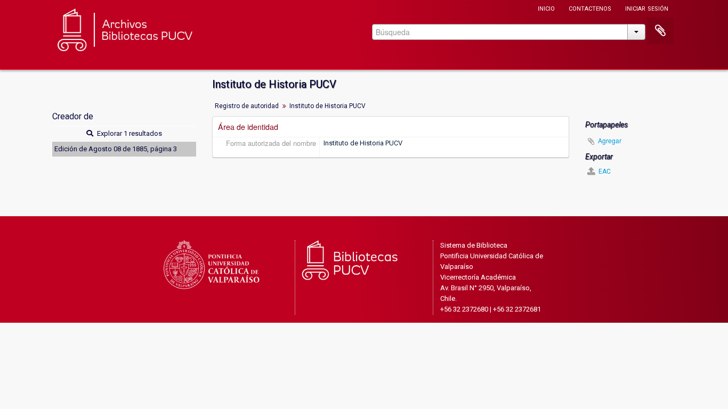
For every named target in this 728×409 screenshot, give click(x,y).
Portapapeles (660, 31)
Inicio (546, 8)
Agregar (609, 140)
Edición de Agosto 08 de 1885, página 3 (115, 149)
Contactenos (590, 8)
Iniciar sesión (646, 8)
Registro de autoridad (247, 106)
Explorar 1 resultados (128, 133)
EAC (604, 171)
